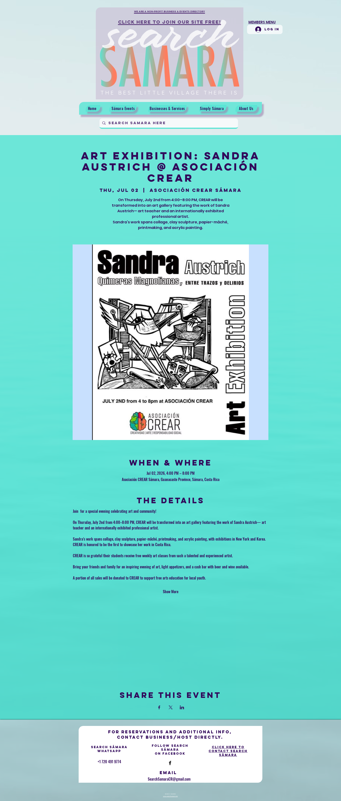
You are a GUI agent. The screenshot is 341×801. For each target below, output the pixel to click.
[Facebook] (170, 763)
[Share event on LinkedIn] (182, 707)
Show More (170, 591)
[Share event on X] (170, 707)
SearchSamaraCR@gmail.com (169, 779)
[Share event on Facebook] (159, 707)
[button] (169, 14)
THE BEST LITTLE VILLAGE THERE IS (169, 92)
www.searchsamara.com (170, 796)
